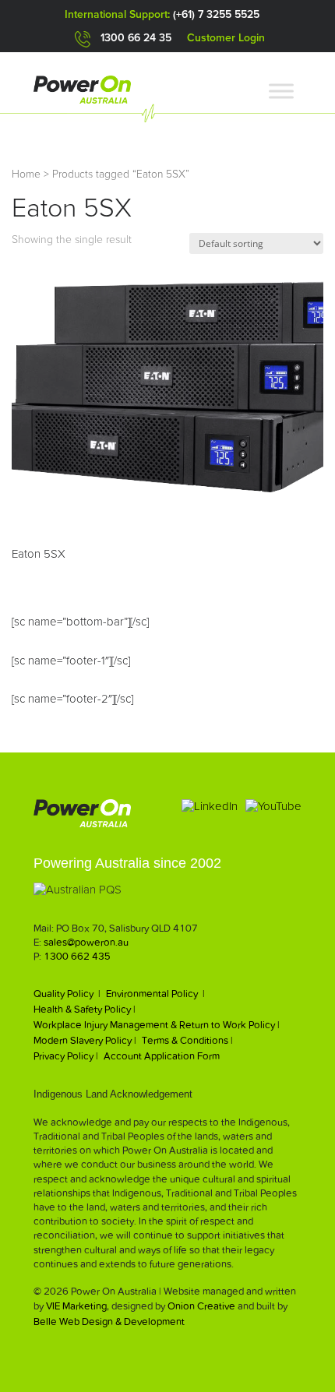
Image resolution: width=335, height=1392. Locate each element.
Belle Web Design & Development (109, 1321)
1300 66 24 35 (135, 38)
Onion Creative (201, 1306)
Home (26, 174)
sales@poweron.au (86, 942)
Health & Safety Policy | (85, 1009)
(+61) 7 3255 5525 (216, 14)
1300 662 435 (77, 956)
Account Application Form (162, 1056)
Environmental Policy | (155, 993)
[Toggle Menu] (281, 90)
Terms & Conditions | (187, 1040)
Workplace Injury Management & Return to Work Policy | (157, 1025)
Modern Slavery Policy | (85, 1040)
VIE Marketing (76, 1306)
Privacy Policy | (66, 1056)
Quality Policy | (67, 993)
